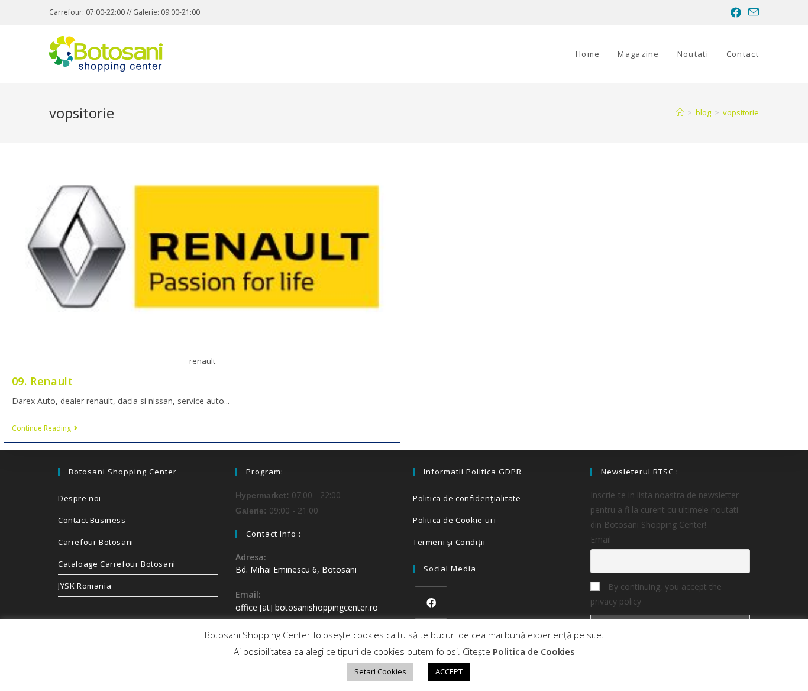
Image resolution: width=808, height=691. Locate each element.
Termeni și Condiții (449, 542)
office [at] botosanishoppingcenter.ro (306, 607)
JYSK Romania (84, 585)
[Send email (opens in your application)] (752, 12)
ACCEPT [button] (449, 671)
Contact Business (92, 520)
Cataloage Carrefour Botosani (117, 563)
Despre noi (79, 498)
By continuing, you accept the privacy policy (656, 594)
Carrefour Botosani (96, 542)
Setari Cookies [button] (380, 671)
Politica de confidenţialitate (467, 498)
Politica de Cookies (534, 651)
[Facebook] (431, 602)
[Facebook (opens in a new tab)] (736, 12)
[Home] (680, 112)
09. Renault (42, 381)
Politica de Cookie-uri (454, 520)
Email (600, 539)
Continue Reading (44, 428)
